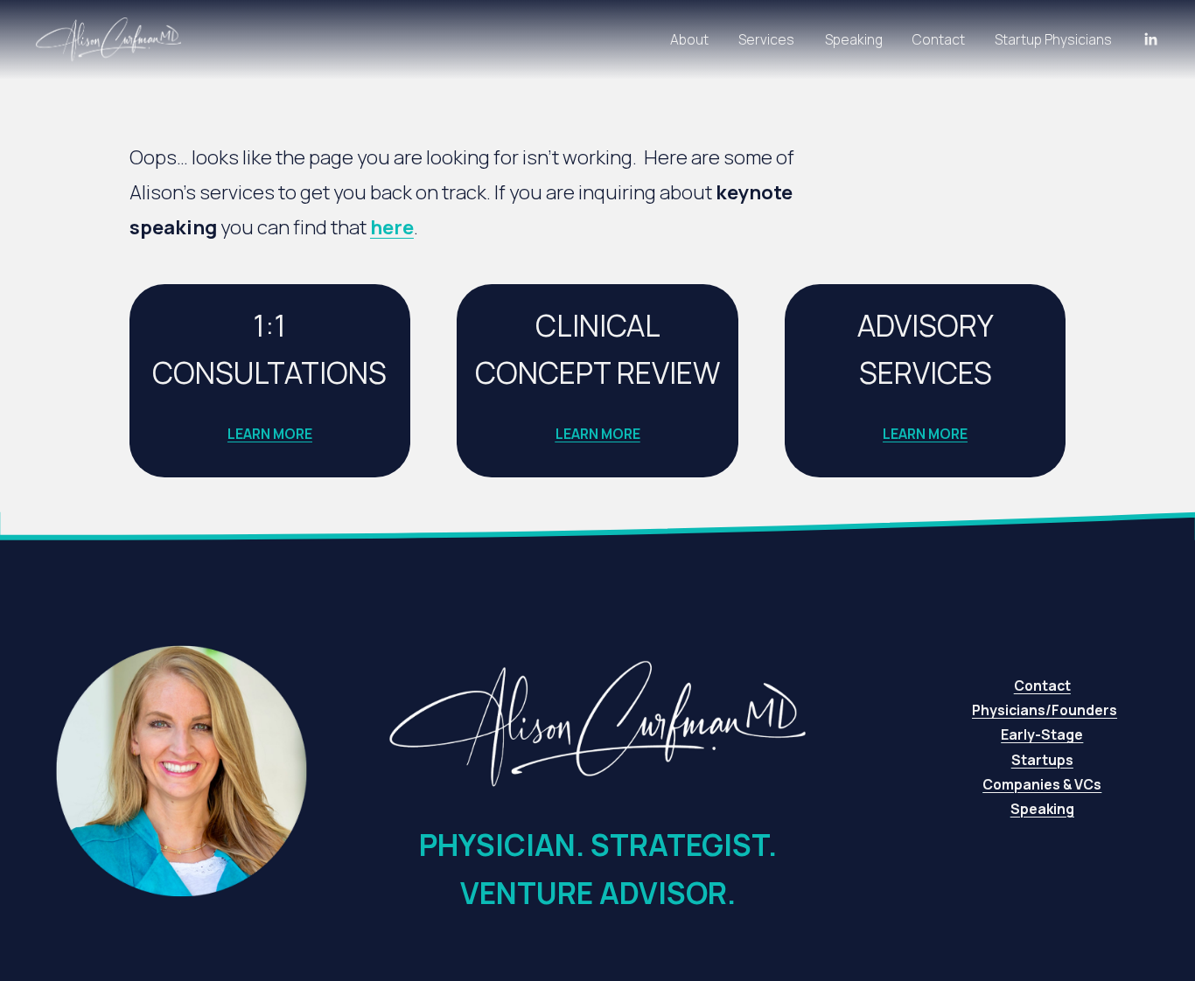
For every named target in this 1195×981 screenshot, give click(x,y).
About (689, 39)
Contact (938, 39)
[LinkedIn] (1150, 39)
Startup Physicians (1053, 39)
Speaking (854, 39)
